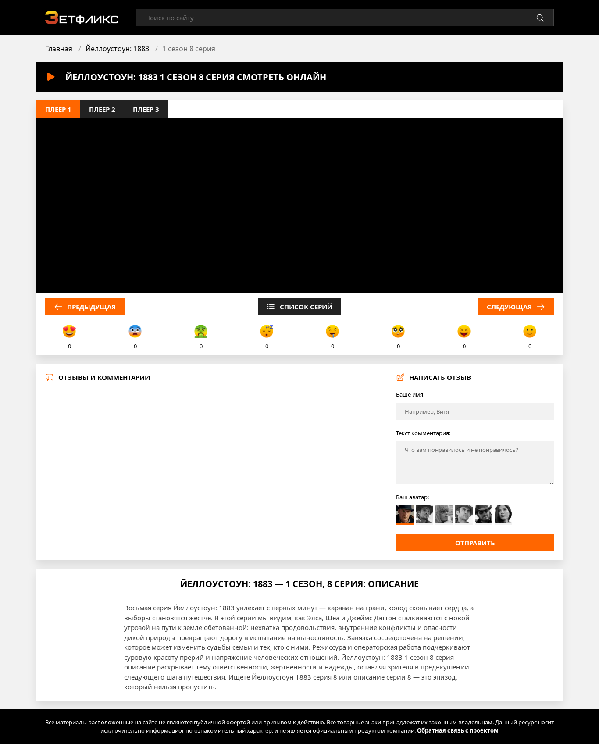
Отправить (475, 542)
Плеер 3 (146, 109)
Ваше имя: (410, 394)
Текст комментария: (423, 433)
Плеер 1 (58, 109)
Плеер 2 (102, 109)
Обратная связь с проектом (458, 730)
